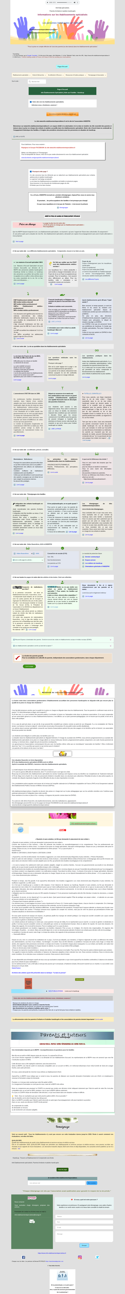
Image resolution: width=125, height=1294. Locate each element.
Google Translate (32, 55)
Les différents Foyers (92, 279)
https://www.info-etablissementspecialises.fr (52, 1253)
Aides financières (23, 553)
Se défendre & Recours (55, 75)
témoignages (64, 207)
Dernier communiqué (92, 557)
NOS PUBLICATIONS (56, 991)
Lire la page (20, 283)
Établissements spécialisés (20, 75)
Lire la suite (20, 338)
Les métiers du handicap (93, 563)
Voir (19, 1148)
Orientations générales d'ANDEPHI (97, 566)
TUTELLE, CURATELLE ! (92, 393)
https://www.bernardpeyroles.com (54, 1261)
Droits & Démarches (38, 75)
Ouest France (16, 968)
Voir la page (19, 241)
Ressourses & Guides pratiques (75, 75)
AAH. (37, 553)
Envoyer (84, 1245)
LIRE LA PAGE (56, 321)
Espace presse (90, 560)
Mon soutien (92, 1183)
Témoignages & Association (96, 75)
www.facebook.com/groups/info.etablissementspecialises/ (40, 157)
